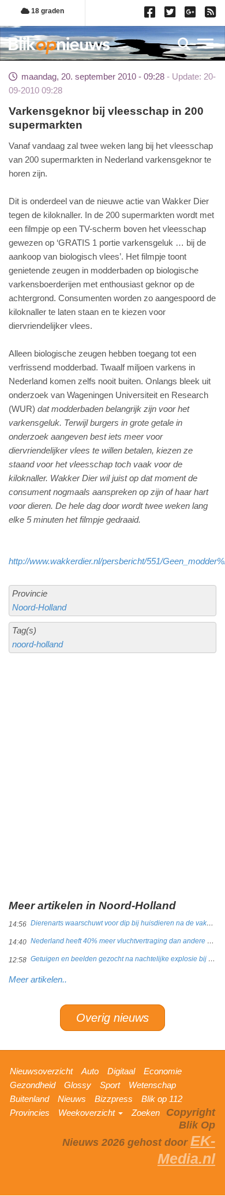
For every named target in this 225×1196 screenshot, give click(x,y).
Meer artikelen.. (38, 979)
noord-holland (37, 644)
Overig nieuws (112, 1017)
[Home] (59, 45)
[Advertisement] (112, 733)
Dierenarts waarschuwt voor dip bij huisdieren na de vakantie (126, 923)
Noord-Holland (39, 607)
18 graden (46, 11)
